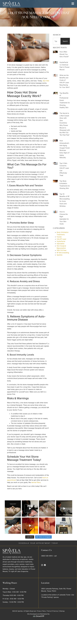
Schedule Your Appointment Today (38, 543)
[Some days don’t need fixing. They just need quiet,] (47, 508)
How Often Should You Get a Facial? (64, 54)
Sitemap (62, 611)
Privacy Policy (41, 611)
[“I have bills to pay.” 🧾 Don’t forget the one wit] (30, 526)
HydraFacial (61, 241)
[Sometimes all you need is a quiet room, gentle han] (13, 508)
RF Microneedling (63, 253)
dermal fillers (36, 482)
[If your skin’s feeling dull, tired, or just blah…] (13, 526)
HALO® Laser (61, 239)
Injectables (60, 244)
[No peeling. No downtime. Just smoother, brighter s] (30, 508)
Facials (59, 237)
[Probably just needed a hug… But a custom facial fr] (64, 508)
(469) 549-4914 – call (49, 556)
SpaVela (59, 255)
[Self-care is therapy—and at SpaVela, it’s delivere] (64, 526)
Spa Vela (46, 81)
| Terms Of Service (52, 611)
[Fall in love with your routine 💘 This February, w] (47, 526)
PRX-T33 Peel (61, 250)
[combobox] (56, 41)
